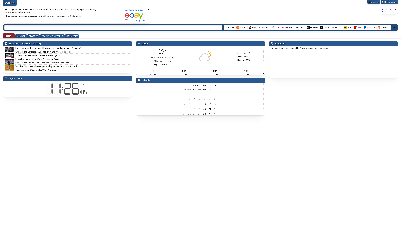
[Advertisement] (62, 15)
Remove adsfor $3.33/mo (386, 10)
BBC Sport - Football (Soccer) (25, 43)
